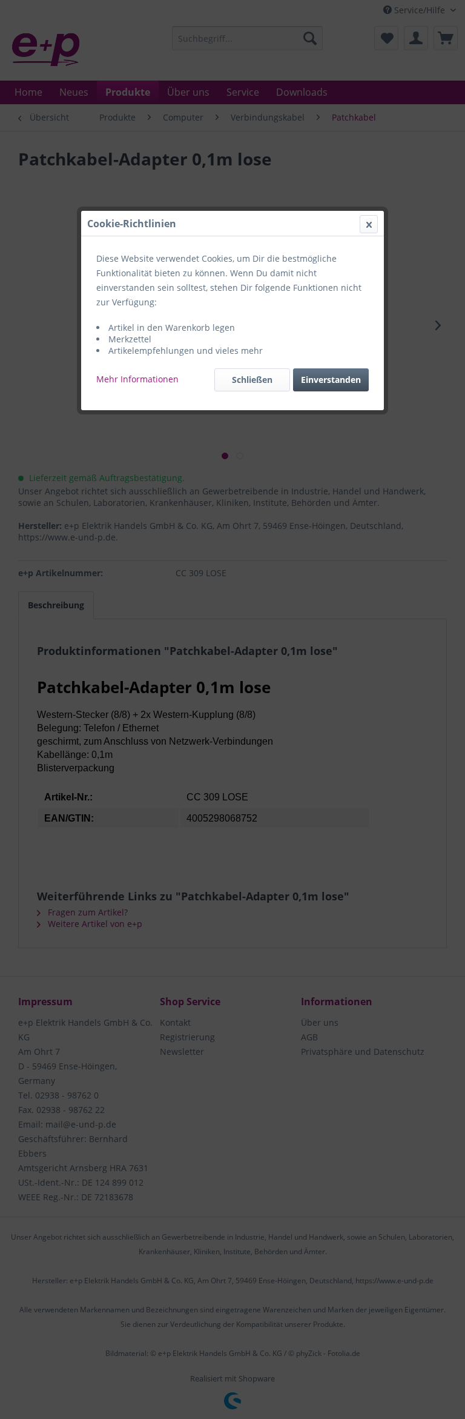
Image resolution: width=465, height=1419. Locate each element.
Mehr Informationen (137, 379)
